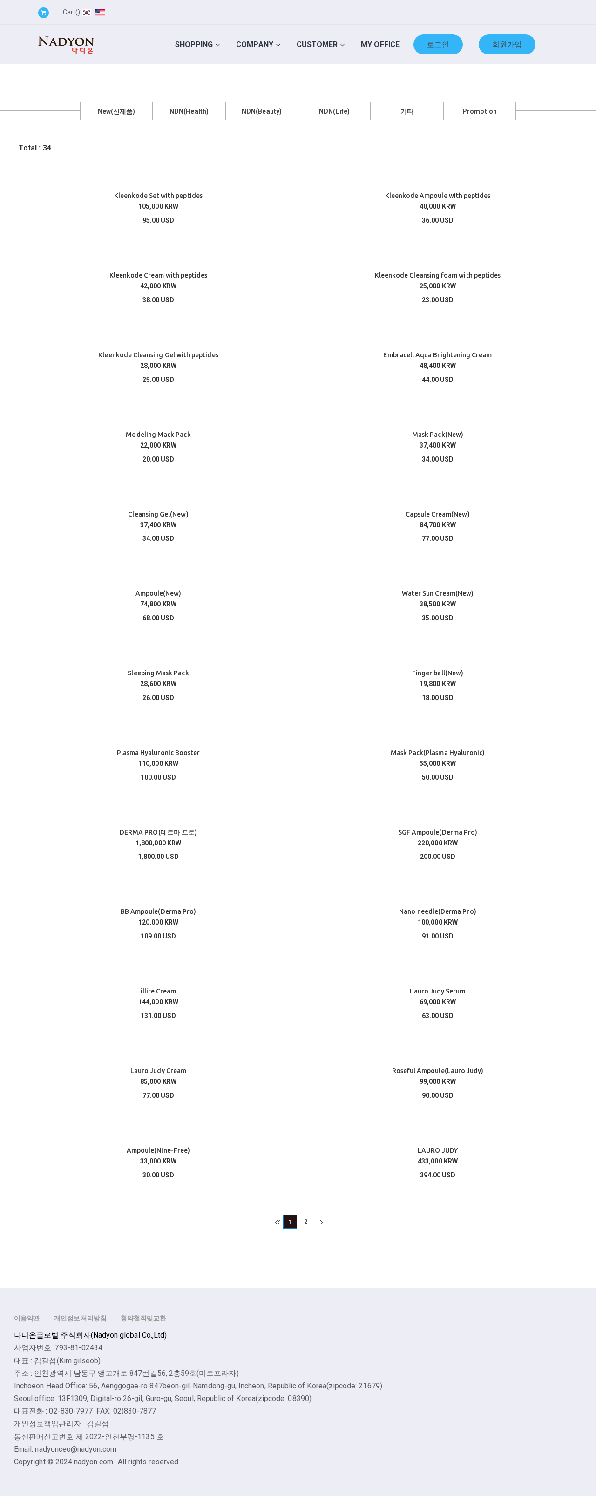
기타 (406, 111)
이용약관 (27, 1318)
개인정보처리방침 (80, 1318)
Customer (317, 44)
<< (276, 1221)
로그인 (438, 44)
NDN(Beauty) (262, 111)
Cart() (71, 12)
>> (319, 1221)
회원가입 (507, 44)
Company (254, 44)
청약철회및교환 (143, 1318)
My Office (380, 44)
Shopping (194, 44)
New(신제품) (116, 111)
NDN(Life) (334, 111)
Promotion (479, 111)
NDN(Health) (189, 111)
